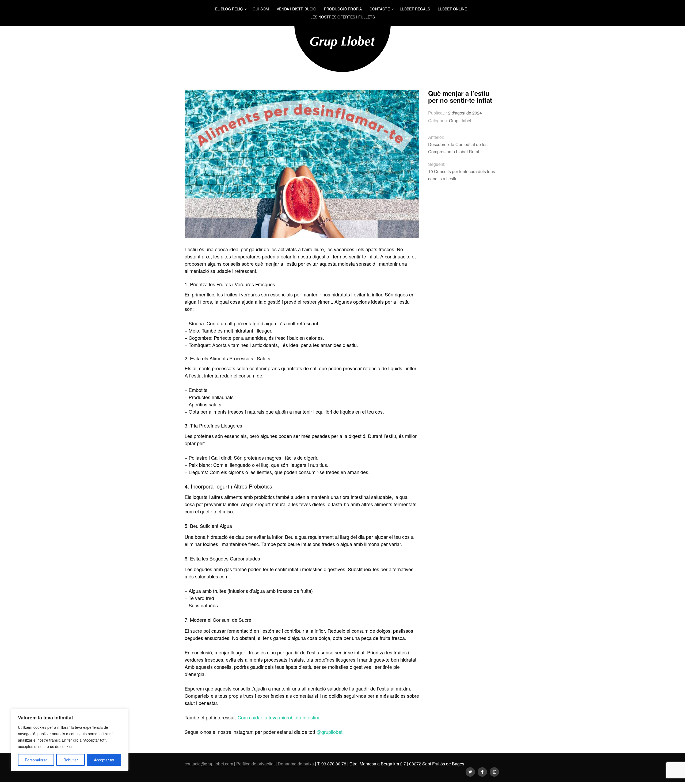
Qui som (261, 9)
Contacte (380, 9)
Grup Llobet (460, 120)
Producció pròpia (343, 9)
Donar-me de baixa (296, 764)
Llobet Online (452, 9)
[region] (69, 740)
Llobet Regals (415, 9)
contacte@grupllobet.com (209, 764)
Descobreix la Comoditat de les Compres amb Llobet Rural (458, 148)
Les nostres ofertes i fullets (342, 17)
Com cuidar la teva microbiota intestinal (280, 717)
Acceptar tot (104, 759)
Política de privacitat (255, 764)
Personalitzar (36, 759)
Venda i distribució (296, 9)
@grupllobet (328, 731)
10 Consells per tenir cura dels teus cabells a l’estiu (461, 175)
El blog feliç (229, 9)
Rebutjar (70, 759)
